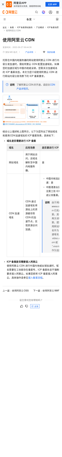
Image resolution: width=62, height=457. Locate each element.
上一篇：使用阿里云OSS (16, 290)
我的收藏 (51, 51)
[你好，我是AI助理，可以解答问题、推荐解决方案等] (43, 12)
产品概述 (40, 27)
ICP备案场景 (53, 27)
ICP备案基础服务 (25, 27)
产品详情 (29, 51)
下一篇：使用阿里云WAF (46, 290)
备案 (12, 27)
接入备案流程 (35, 277)
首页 (5, 27)
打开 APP (52, 4)
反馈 (36, 306)
